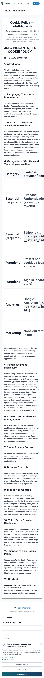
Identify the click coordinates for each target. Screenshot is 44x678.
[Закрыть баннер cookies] (41, 644)
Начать (36, 3)
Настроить (22, 669)
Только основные (22, 664)
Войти (28, 3)
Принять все (22, 674)
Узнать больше (9, 657)
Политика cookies (8, 660)
